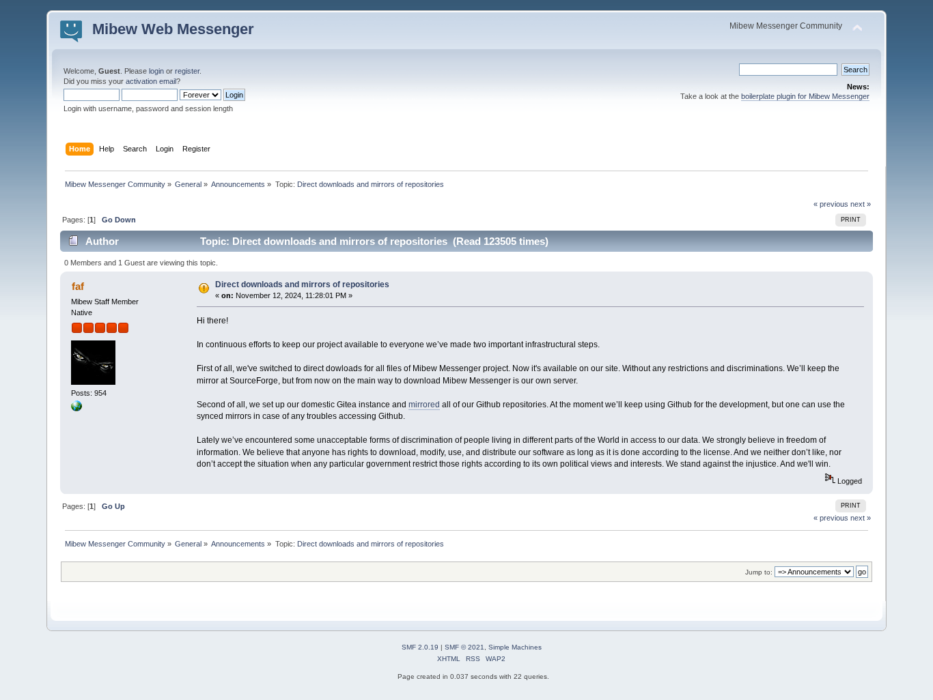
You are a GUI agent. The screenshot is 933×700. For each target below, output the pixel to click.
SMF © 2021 (464, 647)
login (156, 71)
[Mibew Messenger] (76, 409)
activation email (151, 81)
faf (78, 286)
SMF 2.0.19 (420, 647)
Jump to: (758, 572)
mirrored (424, 404)
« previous (830, 204)
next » (860, 204)
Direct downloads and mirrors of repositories (302, 284)
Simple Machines (515, 647)
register (187, 71)
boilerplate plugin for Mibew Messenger (805, 96)
